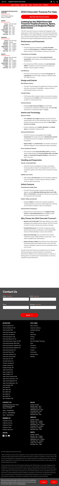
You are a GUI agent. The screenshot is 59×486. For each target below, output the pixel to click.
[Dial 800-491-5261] (54, 1)
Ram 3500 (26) (7, 392)
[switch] (57, 1)
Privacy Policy (34, 354)
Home (32, 332)
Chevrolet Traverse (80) (9, 356)
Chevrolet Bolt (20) (8, 330)
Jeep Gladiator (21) (8, 374)
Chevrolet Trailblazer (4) (9, 354)
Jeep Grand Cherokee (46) (10, 376)
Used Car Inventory (35, 328)
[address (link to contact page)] (51, 1)
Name (7, 296)
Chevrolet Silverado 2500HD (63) (12, 345)
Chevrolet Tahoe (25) (8, 352)
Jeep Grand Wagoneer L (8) (10, 383)
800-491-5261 (12, 24)
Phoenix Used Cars (8, 429)
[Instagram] (6, 436)
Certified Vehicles (35, 330)
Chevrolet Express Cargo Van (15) (12, 341)
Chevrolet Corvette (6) (9, 334)
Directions (33, 345)
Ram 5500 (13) (6, 396)
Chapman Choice (7, 420)
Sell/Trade (33, 334)
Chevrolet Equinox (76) (9, 336)
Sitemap (32, 356)
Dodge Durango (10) (8, 367)
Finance (32, 336)
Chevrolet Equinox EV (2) (9, 339)
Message (35, 304)
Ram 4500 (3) (6, 394)
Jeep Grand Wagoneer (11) (10, 381)
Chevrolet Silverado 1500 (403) (11, 343)
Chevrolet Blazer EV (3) (9, 328)
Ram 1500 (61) (6, 387)
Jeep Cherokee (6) (8, 369)
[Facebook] (3, 436)
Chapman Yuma (7, 427)
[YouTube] (9, 436)
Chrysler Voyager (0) (8, 363)
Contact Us (33, 347)
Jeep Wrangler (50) (8, 385)
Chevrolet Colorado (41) (9, 332)
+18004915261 (10, 410)
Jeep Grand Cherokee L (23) (10, 378)
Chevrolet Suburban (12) (9, 350)
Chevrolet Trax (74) (8, 358)
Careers (32, 350)
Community (33, 352)
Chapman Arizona (7, 423)
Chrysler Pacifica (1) (8, 361)
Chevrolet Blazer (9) (8, 325)
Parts (31, 343)
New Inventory (34, 325)
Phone (4, 304)
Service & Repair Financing (37, 341)
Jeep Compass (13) (8, 372)
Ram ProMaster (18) (8, 398)
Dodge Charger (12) (8, 365)
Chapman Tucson (7, 425)
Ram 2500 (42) (7, 389)
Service (32, 339)
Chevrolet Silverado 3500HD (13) (11, 347)
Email (34, 296)
